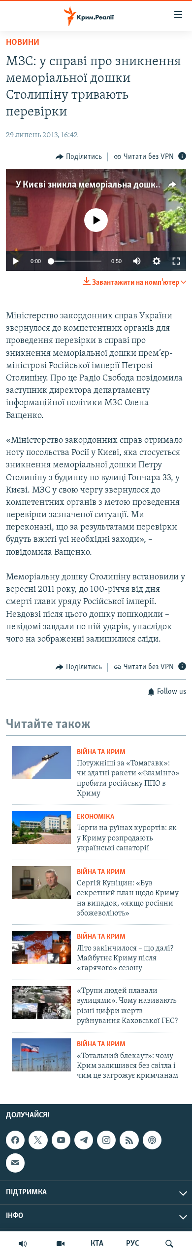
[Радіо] (22, 1243)
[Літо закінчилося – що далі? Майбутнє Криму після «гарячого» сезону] (41, 947)
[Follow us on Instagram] (106, 1140)
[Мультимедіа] (60, 1243)
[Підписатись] (15, 1162)
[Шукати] (169, 1243)
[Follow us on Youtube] (61, 1140)
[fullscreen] (176, 261)
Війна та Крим (101, 752)
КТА (97, 1244)
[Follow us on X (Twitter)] (38, 1140)
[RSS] (129, 1140)
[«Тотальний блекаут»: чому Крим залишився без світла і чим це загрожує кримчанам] (41, 1054)
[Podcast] (152, 1140)
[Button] (79, 157)
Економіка (95, 817)
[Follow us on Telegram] (83, 1140)
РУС (132, 1244)
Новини (22, 42)
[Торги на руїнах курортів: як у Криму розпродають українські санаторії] (41, 827)
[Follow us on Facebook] (15, 1140)
